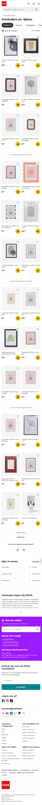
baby (3, 729)
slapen (4, 737)
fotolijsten (7, 25)
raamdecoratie (7, 574)
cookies (4, 775)
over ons (4, 750)
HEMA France (26, 753)
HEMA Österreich (28, 758)
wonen (4, 740)
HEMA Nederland (28, 750)
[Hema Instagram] (7, 700)
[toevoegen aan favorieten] (18, 37)
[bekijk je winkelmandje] (33, 3)
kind (3, 732)
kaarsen (19, 25)
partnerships (6, 763)
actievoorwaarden (28, 735)
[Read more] (21, 612)
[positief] (18, 549)
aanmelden (21, 687)
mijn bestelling (8, 639)
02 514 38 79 (6, 653)
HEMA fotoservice (28, 738)
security (4, 772)
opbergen (5, 567)
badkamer (5, 735)
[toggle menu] (38, 3)
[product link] (11, 46)
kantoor (4, 743)
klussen (34, 567)
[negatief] (24, 549)
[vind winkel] (37, 629)
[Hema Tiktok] (11, 700)
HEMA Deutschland (28, 756)
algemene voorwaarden (25, 772)
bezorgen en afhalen (11, 642)
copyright (12, 772)
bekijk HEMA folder (28, 732)
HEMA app (25, 727)
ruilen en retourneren (11, 645)
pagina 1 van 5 (21, 532)
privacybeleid (25, 770)
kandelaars (30, 25)
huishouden (6, 580)
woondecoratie (9, 16)
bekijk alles (36, 561)
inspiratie (25, 741)
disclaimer (34, 770)
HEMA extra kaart (28, 730)
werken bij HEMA (7, 753)
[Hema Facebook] (3, 700)
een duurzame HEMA (9, 756)
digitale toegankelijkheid (10, 770)
